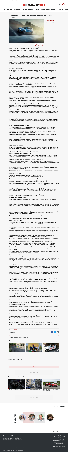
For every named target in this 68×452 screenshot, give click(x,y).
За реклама (31, 447)
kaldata (15, 329)
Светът (24, 9)
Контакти (59, 406)
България (17, 9)
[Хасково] (34, 5)
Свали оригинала (12, 20)
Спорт (37, 9)
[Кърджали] (59, 442)
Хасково (10, 9)
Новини (30, 9)
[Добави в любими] (35, 44)
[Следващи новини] (58, 350)
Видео (61, 9)
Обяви (43, 9)
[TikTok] (63, 436)
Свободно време (51, 9)
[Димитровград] (59, 440)
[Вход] (63, 4)
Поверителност (6, 447)
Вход (60, 4)
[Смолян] (59, 446)
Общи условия (13, 447)
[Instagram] (59, 436)
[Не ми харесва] (42, 44)
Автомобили (50, 20)
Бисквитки (26, 447)
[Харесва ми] (39, 44)
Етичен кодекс (20, 447)
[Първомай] (60, 443)
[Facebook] (55, 436)
